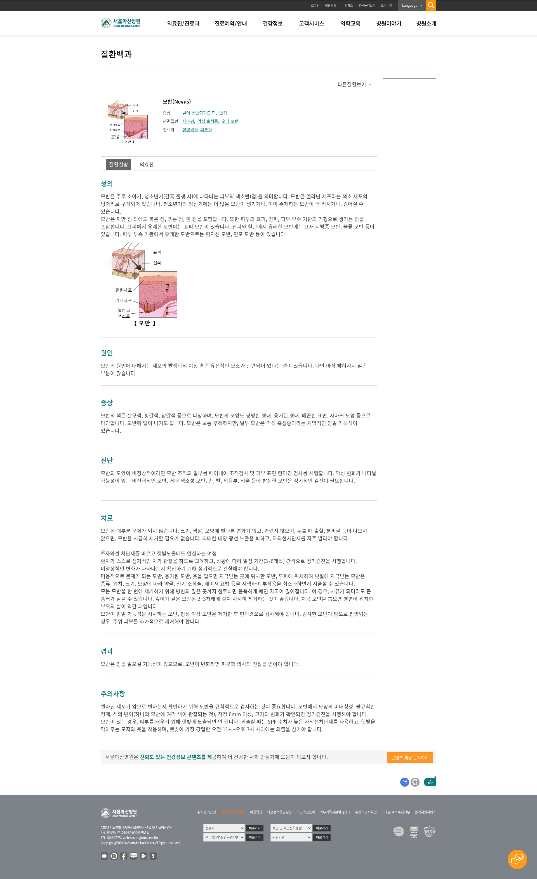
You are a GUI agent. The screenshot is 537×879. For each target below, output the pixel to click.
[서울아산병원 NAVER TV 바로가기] (144, 856)
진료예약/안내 (231, 23)
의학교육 (350, 23)
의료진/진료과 (183, 23)
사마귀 (188, 121)
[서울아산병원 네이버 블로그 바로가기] (134, 856)
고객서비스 (311, 23)
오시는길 (386, 5)
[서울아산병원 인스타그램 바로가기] (114, 856)
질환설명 (118, 164)
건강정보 (273, 23)
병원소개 (426, 23)
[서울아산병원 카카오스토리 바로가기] (153, 856)
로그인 (315, 5)
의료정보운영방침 (279, 812)
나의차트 (347, 5)
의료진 (147, 164)
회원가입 (330, 5)
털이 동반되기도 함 (199, 113)
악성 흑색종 (207, 121)
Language (410, 5)
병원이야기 (388, 23)
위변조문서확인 (366, 812)
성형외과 (190, 129)
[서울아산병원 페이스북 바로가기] (124, 856)
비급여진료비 (305, 812)
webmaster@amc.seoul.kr (140, 837)
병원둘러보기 (367, 5)
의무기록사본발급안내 (335, 812)
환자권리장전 (206, 812)
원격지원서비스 (425, 812)
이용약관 (256, 812)
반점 (223, 113)
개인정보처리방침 (233, 812)
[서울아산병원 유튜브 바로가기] (105, 856)
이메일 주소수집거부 (395, 812)
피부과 (206, 129)
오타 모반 (230, 121)
